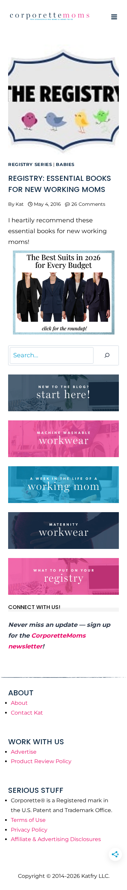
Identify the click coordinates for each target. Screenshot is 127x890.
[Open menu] (114, 16)
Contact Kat (27, 713)
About (19, 703)
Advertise (24, 752)
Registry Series (30, 164)
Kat (20, 204)
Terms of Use (28, 820)
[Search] (107, 355)
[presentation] (63, 100)
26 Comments (88, 204)
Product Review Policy (41, 761)
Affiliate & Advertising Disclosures (56, 839)
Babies (65, 164)
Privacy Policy (29, 830)
